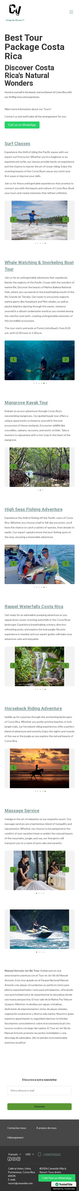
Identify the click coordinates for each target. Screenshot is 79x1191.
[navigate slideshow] (13, 219)
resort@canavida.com (20, 1183)
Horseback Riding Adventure (33, 708)
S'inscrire (39, 1106)
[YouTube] (14, 1159)
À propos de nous (46, 1127)
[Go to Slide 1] (35, 243)
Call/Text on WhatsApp (57, 1178)
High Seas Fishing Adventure (33, 509)
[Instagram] (18, 1159)
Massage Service (22, 810)
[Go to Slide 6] (46, 383)
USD (28, 1154)
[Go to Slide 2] (37, 243)
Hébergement (15, 1137)
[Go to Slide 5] (45, 243)
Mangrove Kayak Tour (26, 402)
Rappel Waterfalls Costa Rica (34, 606)
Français (13, 1154)
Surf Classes (17, 143)
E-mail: (12, 1179)
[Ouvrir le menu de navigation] (71, 11)
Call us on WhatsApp (22, 124)
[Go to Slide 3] (40, 243)
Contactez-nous (16, 1127)
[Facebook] (9, 1159)
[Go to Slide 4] (42, 243)
